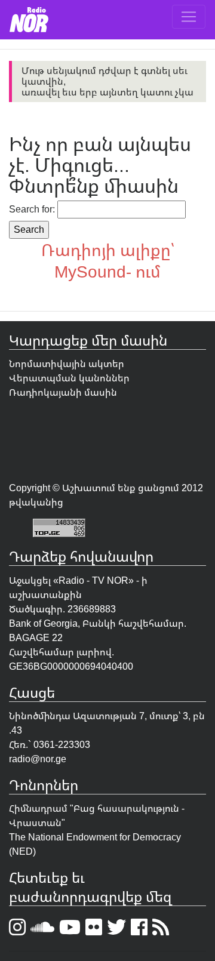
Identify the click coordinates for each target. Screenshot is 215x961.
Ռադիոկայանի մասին (63, 392)
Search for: (32, 208)
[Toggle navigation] (188, 17)
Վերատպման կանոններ (69, 377)
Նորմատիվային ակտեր (66, 363)
